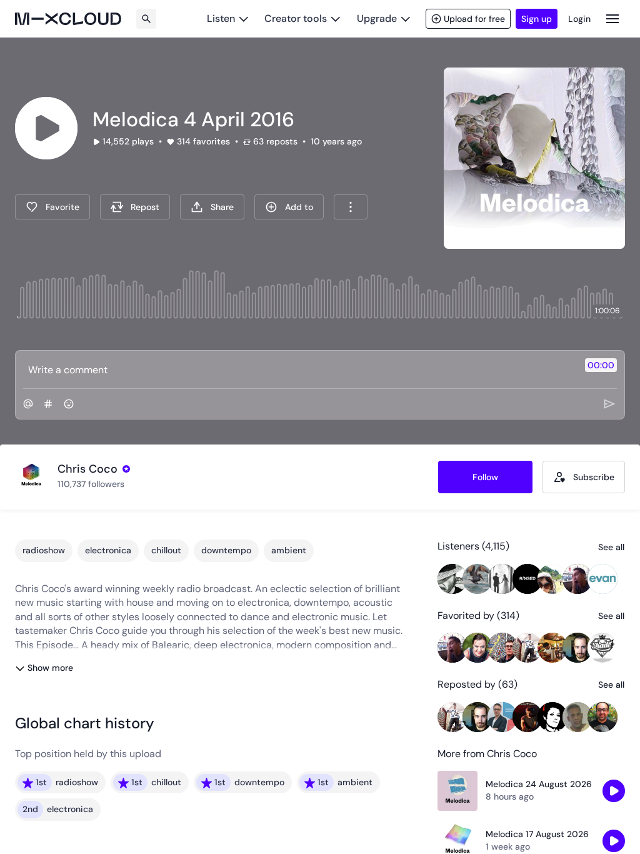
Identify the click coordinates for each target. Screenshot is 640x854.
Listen (221, 18)
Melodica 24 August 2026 (539, 784)
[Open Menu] (612, 18)
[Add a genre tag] (48, 404)
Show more (50, 667)
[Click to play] (46, 128)
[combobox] (351, 206)
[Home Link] (68, 19)
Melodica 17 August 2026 (537, 834)
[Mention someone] (28, 404)
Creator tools (295, 18)
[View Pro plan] (126, 469)
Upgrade (377, 18)
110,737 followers (91, 484)
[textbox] (299, 369)
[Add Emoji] (68, 403)
